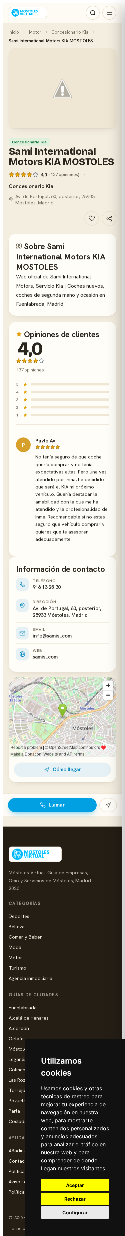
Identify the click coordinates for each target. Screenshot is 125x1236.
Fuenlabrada (23, 1007)
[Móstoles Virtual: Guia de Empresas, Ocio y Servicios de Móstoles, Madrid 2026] (28, 12)
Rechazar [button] (75, 1199)
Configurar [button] (75, 1212)
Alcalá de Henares (29, 1018)
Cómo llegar (67, 769)
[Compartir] (109, 218)
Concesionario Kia (70, 32)
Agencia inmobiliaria (30, 978)
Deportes (19, 916)
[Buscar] (93, 13)
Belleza (17, 926)
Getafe (16, 1038)
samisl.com (45, 657)
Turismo (17, 968)
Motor (35, 32)
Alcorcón (19, 1028)
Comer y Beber (25, 937)
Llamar (57, 805)
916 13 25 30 (47, 587)
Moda (15, 947)
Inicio (14, 32)
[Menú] (109, 13)
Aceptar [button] (75, 1185)
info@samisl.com (52, 636)
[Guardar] (91, 218)
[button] (62, 88)
